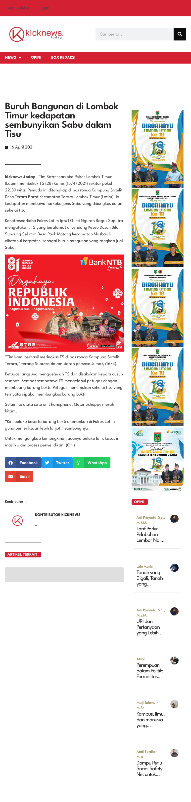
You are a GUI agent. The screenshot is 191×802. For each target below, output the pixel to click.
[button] (23, 532)
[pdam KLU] (158, 335)
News (10, 58)
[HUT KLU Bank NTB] (158, 560)
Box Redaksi (18, 8)
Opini (36, 58)
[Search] (180, 34)
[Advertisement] (95, 129)
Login (44, 8)
